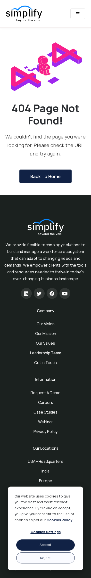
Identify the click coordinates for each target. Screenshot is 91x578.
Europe (45, 480)
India (45, 471)
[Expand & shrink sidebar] (77, 13)
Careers (45, 402)
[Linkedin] (26, 293)
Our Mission (45, 333)
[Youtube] (64, 293)
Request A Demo (45, 392)
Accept (45, 544)
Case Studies (45, 412)
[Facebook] (52, 293)
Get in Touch (45, 362)
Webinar (45, 421)
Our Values (45, 343)
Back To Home (45, 176)
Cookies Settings (46, 531)
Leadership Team (45, 353)
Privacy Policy (45, 431)
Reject (45, 557)
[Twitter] (39, 293)
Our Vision (46, 323)
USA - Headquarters (45, 461)
